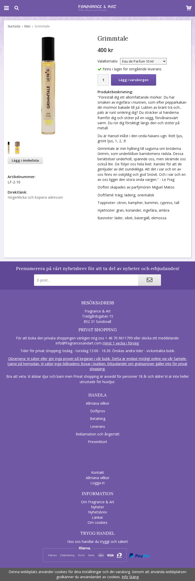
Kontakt (97, 472)
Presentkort (97, 441)
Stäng (134, 576)
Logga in (97, 482)
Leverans (97, 426)
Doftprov (97, 411)
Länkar (97, 517)
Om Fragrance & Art (97, 501)
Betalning (97, 418)
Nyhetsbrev (97, 512)
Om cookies (97, 522)
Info (125, 576)
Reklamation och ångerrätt (98, 434)
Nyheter (97, 507)
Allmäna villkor (97, 403)
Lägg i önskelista (25, 160)
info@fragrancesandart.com (79, 343)
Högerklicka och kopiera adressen (35, 197)
